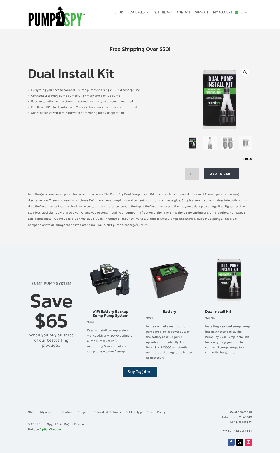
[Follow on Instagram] (248, 442)
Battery (169, 311)
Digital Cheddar (50, 429)
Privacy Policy (156, 412)
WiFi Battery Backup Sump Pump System (110, 313)
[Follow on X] (239, 442)
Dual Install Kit (218, 311)
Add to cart (221, 173)
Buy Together (140, 371)
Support (201, 12)
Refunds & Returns (107, 412)
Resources (136, 12)
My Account (222, 12)
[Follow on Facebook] (231, 442)
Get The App (163, 12)
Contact (183, 12)
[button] (245, 72)
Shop (119, 12)
